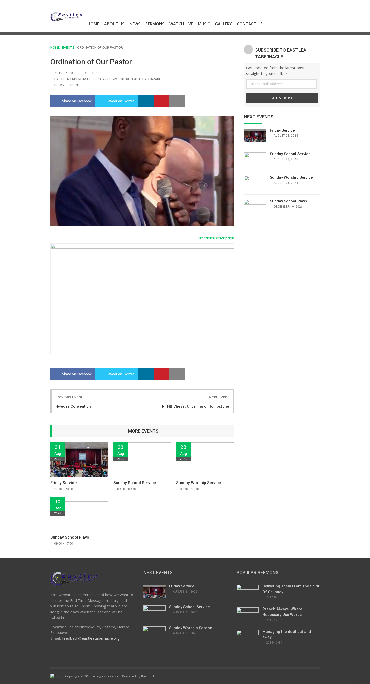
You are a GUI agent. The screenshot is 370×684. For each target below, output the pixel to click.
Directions (205, 237)
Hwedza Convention (73, 406)
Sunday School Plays (69, 537)
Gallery (223, 24)
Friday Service (63, 482)
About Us (114, 24)
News (134, 24)
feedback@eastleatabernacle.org (91, 638)
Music (204, 24)
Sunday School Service (134, 482)
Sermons (154, 24)
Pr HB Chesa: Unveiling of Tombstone (195, 406)
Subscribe (282, 97)
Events (68, 47)
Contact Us (250, 24)
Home (93, 24)
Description (224, 237)
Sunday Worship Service (198, 482)
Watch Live (181, 24)
